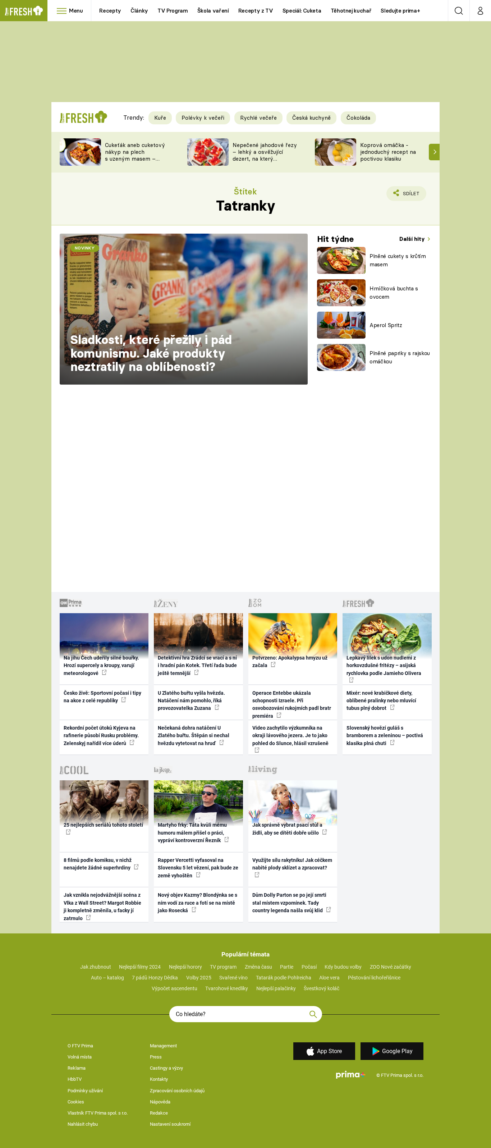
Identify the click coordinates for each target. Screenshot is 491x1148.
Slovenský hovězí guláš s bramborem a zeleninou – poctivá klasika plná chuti (385, 735)
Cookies (76, 1102)
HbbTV (75, 1079)
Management (163, 1045)
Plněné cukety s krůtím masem (398, 260)
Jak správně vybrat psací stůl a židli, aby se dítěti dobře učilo (287, 828)
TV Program (172, 10)
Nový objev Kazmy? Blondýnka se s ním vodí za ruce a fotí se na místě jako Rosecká (197, 902)
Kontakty (159, 1079)
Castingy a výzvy (166, 1068)
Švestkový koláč (321, 988)
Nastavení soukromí (170, 1124)
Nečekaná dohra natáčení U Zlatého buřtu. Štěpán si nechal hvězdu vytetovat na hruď (193, 735)
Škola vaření (213, 10)
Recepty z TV (255, 10)
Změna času (258, 967)
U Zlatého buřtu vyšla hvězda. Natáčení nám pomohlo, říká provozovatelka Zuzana (191, 700)
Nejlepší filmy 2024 (140, 967)
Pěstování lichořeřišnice (374, 978)
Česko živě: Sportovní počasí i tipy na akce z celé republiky (102, 696)
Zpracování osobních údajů (177, 1090)
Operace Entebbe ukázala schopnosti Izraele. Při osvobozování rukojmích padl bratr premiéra (291, 704)
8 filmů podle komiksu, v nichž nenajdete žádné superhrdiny (98, 864)
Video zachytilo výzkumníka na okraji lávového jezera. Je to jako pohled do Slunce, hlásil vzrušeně (290, 735)
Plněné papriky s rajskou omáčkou (400, 357)
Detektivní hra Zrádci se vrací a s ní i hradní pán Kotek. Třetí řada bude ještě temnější (197, 665)
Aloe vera (329, 978)
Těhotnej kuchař (351, 10)
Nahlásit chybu (83, 1124)
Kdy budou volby (343, 967)
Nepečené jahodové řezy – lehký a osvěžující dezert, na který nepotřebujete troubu (265, 155)
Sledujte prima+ (400, 10)
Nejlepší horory (185, 967)
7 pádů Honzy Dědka (155, 978)
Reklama (77, 1068)
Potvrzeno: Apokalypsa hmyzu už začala (289, 661)
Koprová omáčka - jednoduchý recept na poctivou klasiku (388, 152)
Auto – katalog (107, 978)
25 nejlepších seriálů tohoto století (103, 825)
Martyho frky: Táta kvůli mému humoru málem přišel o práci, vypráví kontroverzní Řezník (192, 832)
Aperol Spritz (386, 325)
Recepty (110, 10)
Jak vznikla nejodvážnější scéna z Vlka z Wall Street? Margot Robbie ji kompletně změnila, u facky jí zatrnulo (102, 906)
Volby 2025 (198, 978)
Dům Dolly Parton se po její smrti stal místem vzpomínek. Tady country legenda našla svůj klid (289, 902)
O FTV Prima (80, 1045)
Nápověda (160, 1102)
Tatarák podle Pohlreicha (283, 978)
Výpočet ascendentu (174, 988)
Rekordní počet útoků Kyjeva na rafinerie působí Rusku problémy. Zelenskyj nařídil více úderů (101, 735)
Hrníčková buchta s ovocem (394, 292)
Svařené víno (233, 978)
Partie (286, 967)
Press (156, 1057)
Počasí (309, 967)
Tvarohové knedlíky (226, 988)
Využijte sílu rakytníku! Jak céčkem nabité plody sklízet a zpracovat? (292, 864)
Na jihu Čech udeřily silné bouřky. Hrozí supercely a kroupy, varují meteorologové (101, 665)
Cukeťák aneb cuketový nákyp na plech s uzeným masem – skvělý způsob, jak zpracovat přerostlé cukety (135, 162)
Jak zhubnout (95, 967)
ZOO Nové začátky (390, 967)
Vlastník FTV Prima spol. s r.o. (98, 1113)
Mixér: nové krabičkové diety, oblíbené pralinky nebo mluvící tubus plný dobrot (381, 700)
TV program (223, 967)
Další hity (412, 238)
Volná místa (80, 1057)
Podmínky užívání (85, 1090)
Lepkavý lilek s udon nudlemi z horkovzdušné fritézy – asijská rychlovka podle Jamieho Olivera (384, 665)
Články (139, 10)
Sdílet (409, 195)
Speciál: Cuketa (302, 10)
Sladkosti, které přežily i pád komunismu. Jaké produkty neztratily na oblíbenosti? (151, 353)
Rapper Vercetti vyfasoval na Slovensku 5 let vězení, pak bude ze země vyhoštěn (198, 867)
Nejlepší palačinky (276, 988)
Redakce (159, 1113)
